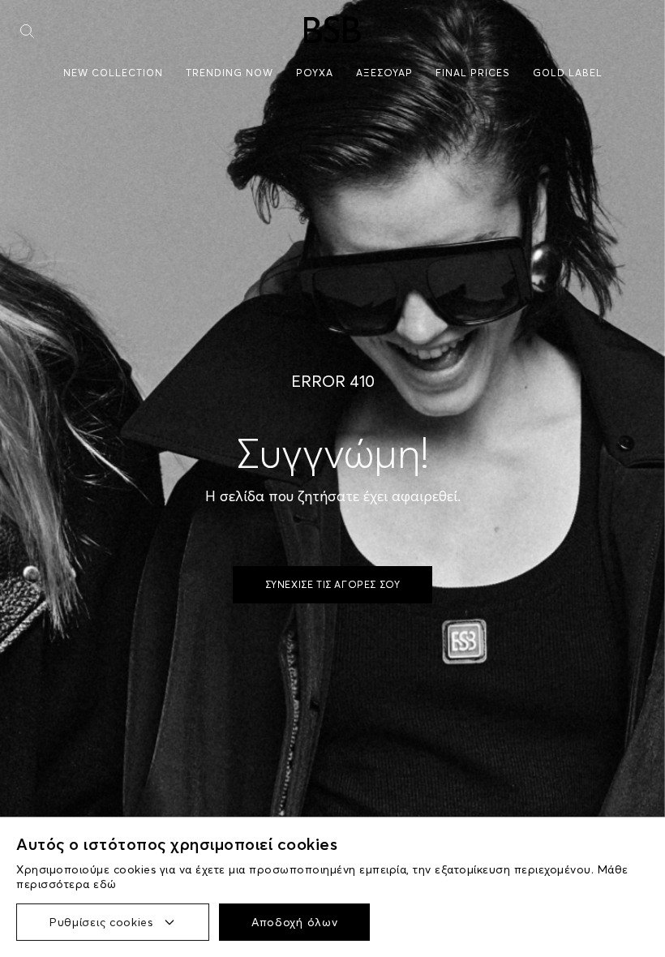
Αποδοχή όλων (294, 922)
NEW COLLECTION (113, 73)
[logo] (332, 29)
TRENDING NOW (229, 73)
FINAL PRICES (472, 73)
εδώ (105, 884)
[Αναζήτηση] (27, 31)
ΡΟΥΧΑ (314, 73)
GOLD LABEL (568, 73)
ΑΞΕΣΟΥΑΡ (384, 73)
